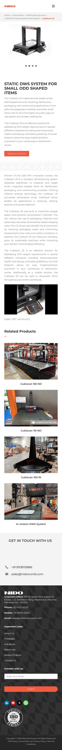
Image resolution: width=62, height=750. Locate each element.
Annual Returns (25, 741)
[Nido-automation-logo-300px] (10, 6)
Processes (9, 638)
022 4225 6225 (16, 607)
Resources (9, 649)
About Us (9, 633)
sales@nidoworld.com (27, 574)
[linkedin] (6, 702)
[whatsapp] (25, 702)
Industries (9, 644)
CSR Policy (12, 741)
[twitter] (19, 702)
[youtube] (13, 702)
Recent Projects (12, 655)
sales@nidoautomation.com (23, 618)
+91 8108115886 (21, 567)
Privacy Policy (40, 741)
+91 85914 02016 (17, 612)
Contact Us (10, 660)
